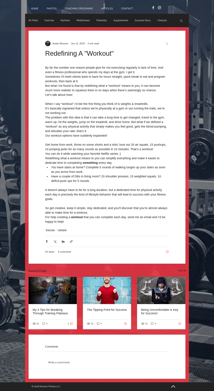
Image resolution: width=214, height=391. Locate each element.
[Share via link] (71, 241)
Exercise (49, 20)
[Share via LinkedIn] (63, 241)
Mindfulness (83, 20)
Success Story (143, 20)
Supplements (121, 20)
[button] (181, 20)
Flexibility (101, 20)
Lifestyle (162, 20)
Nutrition (65, 20)
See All (182, 270)
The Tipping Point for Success (107, 309)
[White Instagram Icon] (159, 8)
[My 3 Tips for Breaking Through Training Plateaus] (53, 290)
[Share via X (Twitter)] (55, 241)
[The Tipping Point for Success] (107, 290)
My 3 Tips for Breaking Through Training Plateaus (50, 311)
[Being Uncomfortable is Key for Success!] (161, 290)
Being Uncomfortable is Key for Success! (159, 311)
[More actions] (167, 43)
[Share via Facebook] (46, 241)
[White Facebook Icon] (153, 8)
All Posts (33, 20)
